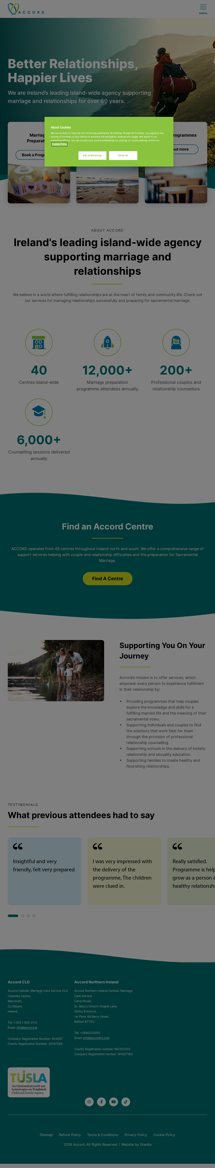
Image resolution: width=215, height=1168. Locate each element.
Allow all (123, 155)
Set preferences (92, 155)
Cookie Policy (59, 144)
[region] (109, 142)
